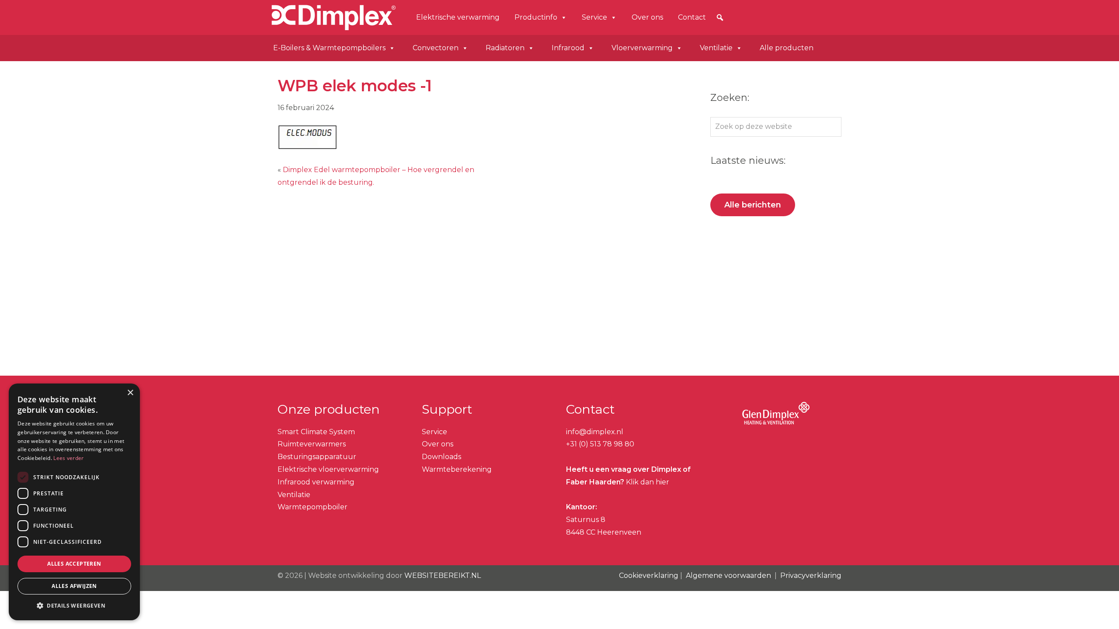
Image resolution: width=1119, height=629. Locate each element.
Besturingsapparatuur (317, 457)
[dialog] (74, 502)
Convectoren (436, 48)
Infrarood (568, 48)
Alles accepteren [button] (74, 563)
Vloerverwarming (642, 48)
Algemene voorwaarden (728, 575)
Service (594, 17)
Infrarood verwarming (316, 482)
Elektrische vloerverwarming (328, 469)
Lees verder (68, 458)
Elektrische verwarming (458, 17)
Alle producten (786, 48)
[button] (719, 17)
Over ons (647, 17)
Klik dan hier (646, 482)
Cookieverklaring (648, 575)
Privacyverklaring (810, 575)
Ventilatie (716, 48)
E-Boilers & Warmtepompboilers (329, 48)
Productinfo (535, 17)
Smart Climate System (316, 432)
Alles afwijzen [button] (74, 586)
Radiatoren (505, 48)
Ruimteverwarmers (312, 444)
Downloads (441, 457)
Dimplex (298, 16)
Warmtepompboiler (313, 507)
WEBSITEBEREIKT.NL (442, 575)
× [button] (130, 393)
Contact (692, 17)
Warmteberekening (457, 469)
